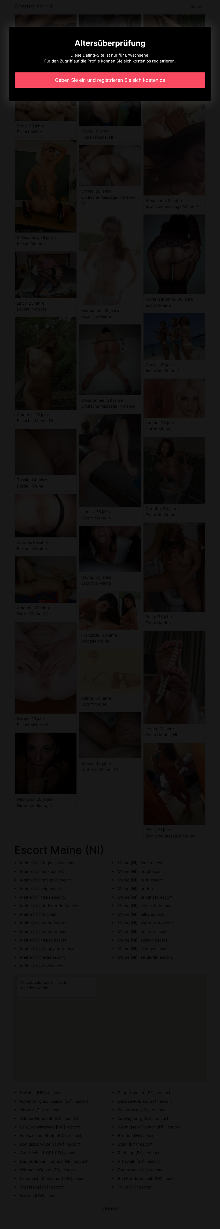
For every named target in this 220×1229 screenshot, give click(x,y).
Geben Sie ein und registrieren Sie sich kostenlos (110, 80)
